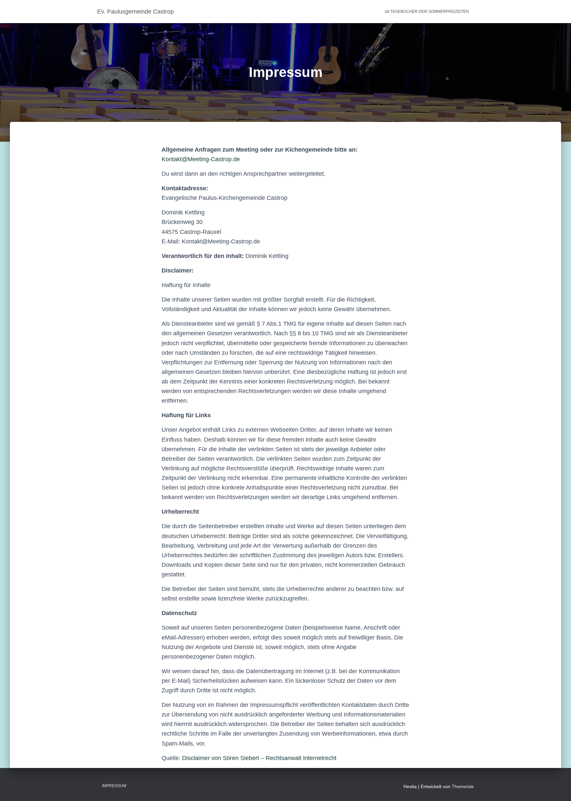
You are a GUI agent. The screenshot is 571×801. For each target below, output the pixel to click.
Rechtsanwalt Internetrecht (301, 758)
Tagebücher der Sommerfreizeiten (429, 11)
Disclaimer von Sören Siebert (220, 758)
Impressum (114, 785)
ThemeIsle (463, 786)
